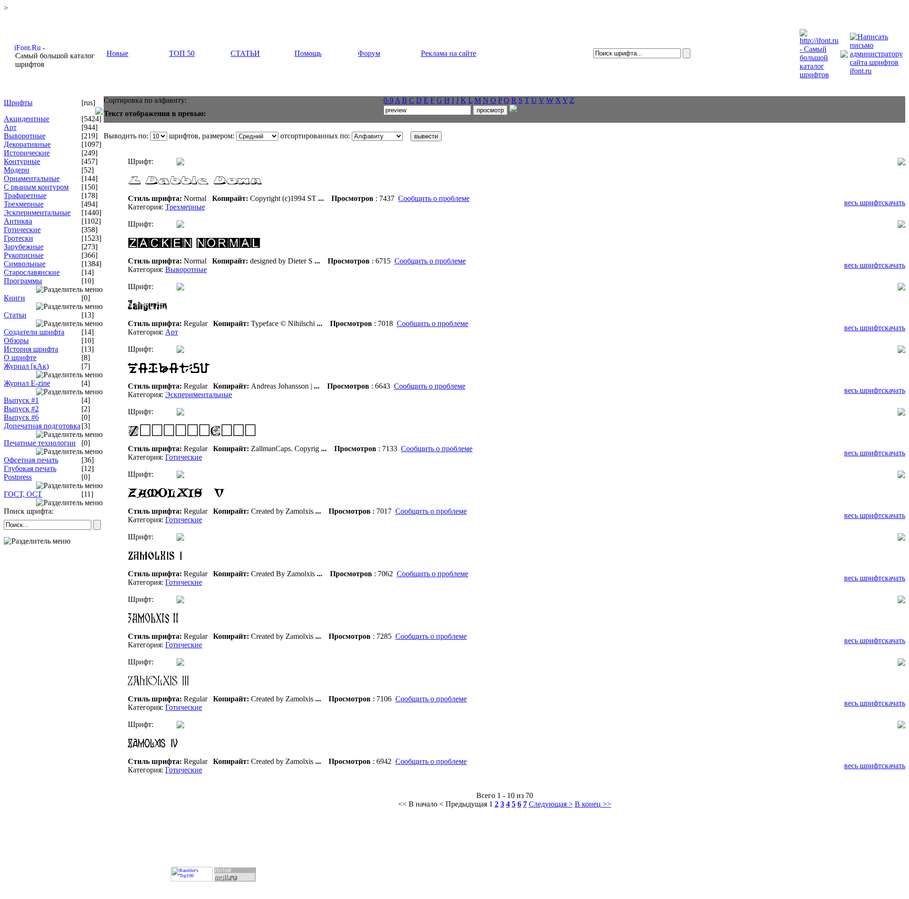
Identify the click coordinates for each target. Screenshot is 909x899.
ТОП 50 (182, 53)
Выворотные (24, 136)
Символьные (24, 264)
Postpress (18, 477)
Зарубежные (24, 247)
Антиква (18, 221)
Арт (10, 127)
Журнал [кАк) (26, 366)
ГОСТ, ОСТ (23, 494)
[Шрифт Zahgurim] (246, 317)
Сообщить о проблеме (434, 198)
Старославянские (32, 272)
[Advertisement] (54, 611)
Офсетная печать (31, 460)
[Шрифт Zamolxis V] (246, 504)
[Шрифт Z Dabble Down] (246, 192)
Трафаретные (25, 195)
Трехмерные (24, 204)
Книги (14, 298)
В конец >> (593, 804)
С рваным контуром (36, 187)
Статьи (15, 315)
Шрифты (18, 103)
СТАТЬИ (245, 53)
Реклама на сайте (448, 53)
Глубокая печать (30, 468)
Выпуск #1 (21, 400)
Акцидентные (26, 119)
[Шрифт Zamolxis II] (246, 630)
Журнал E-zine (27, 383)
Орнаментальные (32, 178)
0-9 (388, 100)
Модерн (16, 170)
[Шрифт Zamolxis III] (246, 692)
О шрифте (20, 358)
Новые (117, 53)
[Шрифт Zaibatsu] (246, 379)
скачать (893, 203)
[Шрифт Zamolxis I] (246, 567)
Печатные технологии (40, 443)
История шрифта (31, 349)
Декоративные (27, 144)
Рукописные (24, 255)
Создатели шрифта (34, 332)
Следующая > (551, 804)
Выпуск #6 (21, 417)
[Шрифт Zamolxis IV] (246, 755)
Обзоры (16, 340)
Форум (369, 53)
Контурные (22, 161)
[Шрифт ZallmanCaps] (246, 442)
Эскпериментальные (37, 213)
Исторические (27, 153)
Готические (22, 230)
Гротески (18, 238)
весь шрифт (863, 203)
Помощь (307, 53)
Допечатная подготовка (42, 426)
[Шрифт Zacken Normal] (246, 254)
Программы (23, 281)
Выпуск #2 (21, 409)
